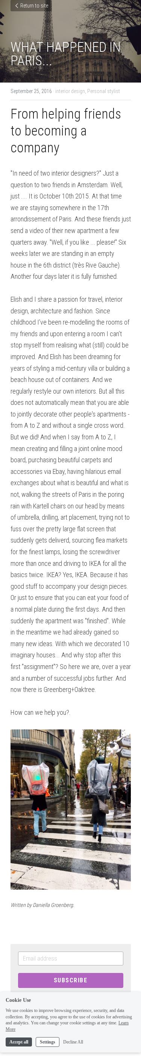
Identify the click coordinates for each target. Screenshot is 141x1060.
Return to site (34, 6)
